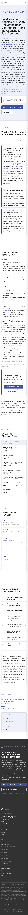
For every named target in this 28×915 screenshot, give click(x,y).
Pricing (3, 706)
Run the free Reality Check (12, 386)
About (2, 834)
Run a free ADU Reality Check (11, 107)
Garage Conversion (5, 865)
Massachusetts (5, 855)
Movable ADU (4, 870)
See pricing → (7, 112)
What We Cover (8, 721)
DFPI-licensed (11, 352)
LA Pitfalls (6, 724)
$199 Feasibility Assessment (8, 846)
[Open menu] (25, 2)
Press (2, 839)
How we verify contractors (7, 701)
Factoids (6, 726)
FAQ (5, 729)
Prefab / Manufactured (6, 873)
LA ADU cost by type (6, 694)
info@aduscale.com (6, 821)
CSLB (11, 669)
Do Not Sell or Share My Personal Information (13, 909)
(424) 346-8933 (5, 819)
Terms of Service (5, 907)
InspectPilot (6, 310)
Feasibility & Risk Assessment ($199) (10, 708)
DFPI (8, 671)
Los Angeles (4, 852)
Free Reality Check (5, 844)
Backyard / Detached (6, 861)
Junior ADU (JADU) (5, 868)
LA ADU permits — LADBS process (9, 696)
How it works (4, 829)
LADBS (5, 193)
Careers (3, 841)
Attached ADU (4, 863)
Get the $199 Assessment (10, 789)
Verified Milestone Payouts (7, 703)
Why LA (6, 718)
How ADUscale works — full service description (12, 699)
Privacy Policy (15, 904)
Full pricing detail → (11, 391)
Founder (3, 837)
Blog (2, 875)
